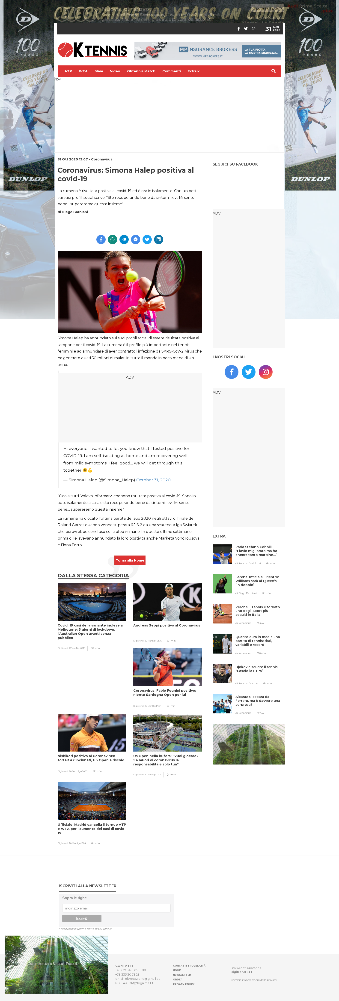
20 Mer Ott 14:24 (153, 706)
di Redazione (243, 623)
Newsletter (182, 974)
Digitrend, (63, 648)
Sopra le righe (74, 898)
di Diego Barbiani (246, 593)
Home (177, 970)
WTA (83, 71)
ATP (68, 71)
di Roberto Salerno (246, 683)
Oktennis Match (141, 71)
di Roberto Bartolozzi (248, 563)
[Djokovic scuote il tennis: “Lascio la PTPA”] (257, 676)
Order (177, 979)
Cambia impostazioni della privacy (254, 980)
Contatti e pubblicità (189, 965)
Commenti (171, 71)
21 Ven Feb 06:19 (77, 648)
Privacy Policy (183, 984)
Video (115, 71)
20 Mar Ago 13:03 (153, 774)
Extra (192, 71)
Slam (99, 71)
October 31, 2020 (153, 479)
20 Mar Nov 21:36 (153, 640)
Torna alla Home (130, 560)
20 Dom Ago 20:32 (78, 771)
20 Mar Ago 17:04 (77, 843)
